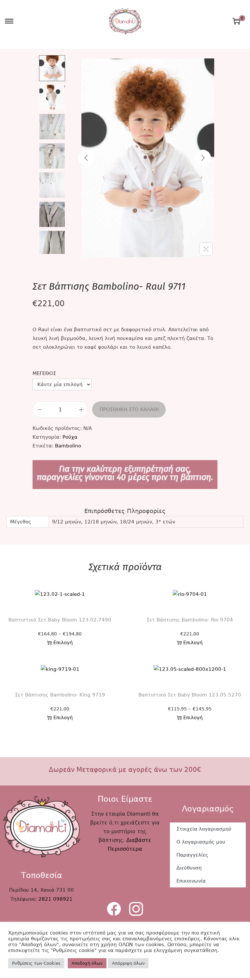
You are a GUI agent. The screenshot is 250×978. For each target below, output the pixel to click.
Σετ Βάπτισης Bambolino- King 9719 (60, 695)
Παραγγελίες (192, 855)
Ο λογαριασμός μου (200, 842)
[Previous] (86, 158)
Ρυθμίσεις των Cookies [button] (36, 963)
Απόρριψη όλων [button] (128, 963)
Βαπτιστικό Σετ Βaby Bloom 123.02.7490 (59, 620)
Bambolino (68, 446)
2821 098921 (55, 899)
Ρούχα (69, 437)
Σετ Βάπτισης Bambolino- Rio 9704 (189, 620)
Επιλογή (63, 643)
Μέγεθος (44, 373)
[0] (236, 21)
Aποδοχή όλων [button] (87, 963)
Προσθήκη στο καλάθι (129, 409)
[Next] (203, 158)
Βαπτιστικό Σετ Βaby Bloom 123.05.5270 (189, 695)
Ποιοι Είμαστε (125, 799)
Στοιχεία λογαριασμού (203, 829)
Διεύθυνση (189, 868)
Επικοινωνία (191, 881)
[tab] (125, 511)
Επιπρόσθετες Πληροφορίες (125, 511)
